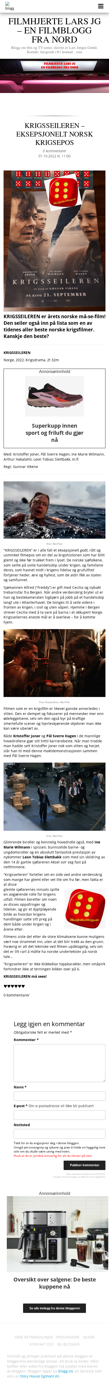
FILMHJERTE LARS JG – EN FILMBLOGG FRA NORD (54, 34)
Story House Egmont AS (39, 1376)
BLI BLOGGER (68, 1344)
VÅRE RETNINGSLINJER (34, 1337)
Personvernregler (69, 1176)
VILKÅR (89, 1337)
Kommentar (26, 1039)
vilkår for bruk (86, 1176)
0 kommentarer (54, 150)
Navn (20, 1087)
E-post (54, 1105)
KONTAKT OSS (41, 1344)
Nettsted (22, 1124)
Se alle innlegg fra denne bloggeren (54, 1308)
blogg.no (65, 1371)
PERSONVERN (67, 1337)
